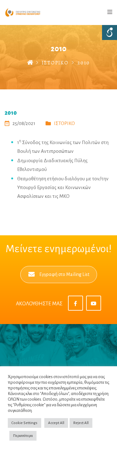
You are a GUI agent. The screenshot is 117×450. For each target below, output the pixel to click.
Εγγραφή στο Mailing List (64, 274)
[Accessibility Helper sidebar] (109, 32)
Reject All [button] (81, 423)
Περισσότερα (23, 436)
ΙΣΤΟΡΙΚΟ (55, 62)
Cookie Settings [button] (24, 423)
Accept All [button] (56, 423)
